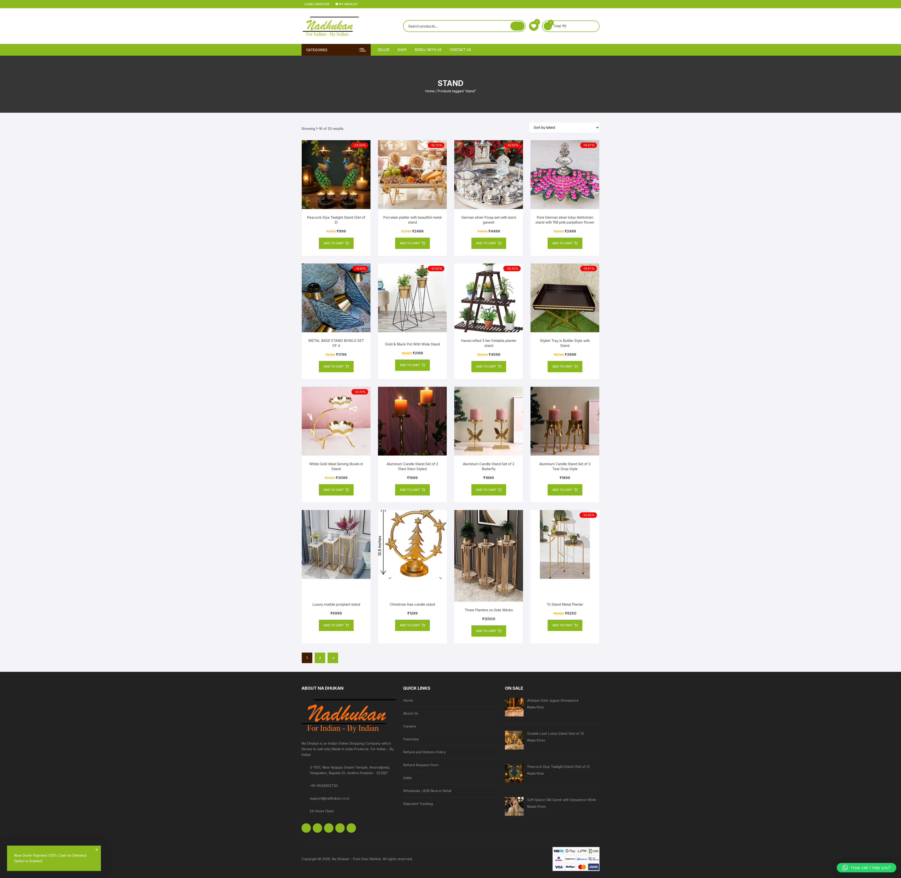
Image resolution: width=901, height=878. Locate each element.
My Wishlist (348, 4)
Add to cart (334, 243)
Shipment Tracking (418, 803)
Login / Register (316, 4)
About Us (410, 713)
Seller (383, 50)
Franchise (411, 739)
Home (430, 91)
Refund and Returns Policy (424, 752)
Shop (402, 50)
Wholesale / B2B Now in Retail (427, 791)
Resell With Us (428, 50)
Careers (409, 726)
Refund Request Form (421, 765)
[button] (866, 867)
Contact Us (460, 50)
